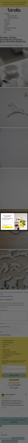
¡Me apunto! (7, 227)
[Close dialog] (26, 214)
